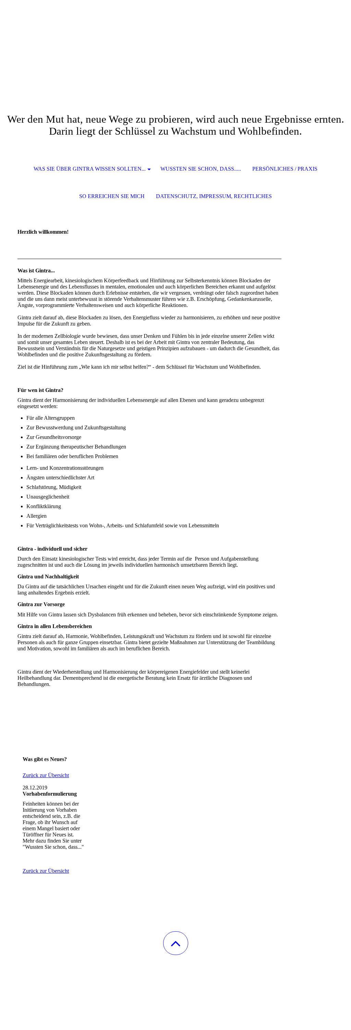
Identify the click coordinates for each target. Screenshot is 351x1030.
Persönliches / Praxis (284, 169)
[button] (175, 943)
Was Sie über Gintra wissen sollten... (90, 169)
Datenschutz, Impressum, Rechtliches (214, 196)
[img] (175, 34)
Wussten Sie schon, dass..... (200, 169)
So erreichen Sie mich (112, 196)
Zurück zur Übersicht (46, 775)
